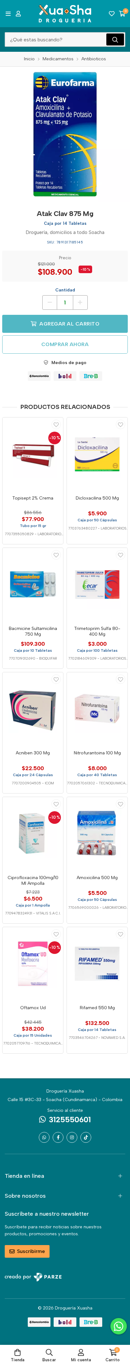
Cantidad (65, 290)
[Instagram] (72, 1137)
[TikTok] (85, 1137)
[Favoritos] (112, 13)
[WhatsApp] (44, 1137)
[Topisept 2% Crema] (33, 454)
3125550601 (70, 1119)
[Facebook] (58, 1137)
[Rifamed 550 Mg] (97, 963)
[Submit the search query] (115, 39)
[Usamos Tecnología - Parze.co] (33, 1277)
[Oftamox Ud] (33, 963)
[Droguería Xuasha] (65, 13)
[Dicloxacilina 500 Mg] (97, 454)
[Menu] (8, 13)
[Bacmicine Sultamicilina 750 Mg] (33, 584)
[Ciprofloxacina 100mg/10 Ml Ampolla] (33, 833)
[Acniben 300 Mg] (33, 709)
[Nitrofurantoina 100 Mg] (97, 709)
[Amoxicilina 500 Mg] (97, 833)
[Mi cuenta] (18, 13)
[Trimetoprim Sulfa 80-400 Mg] (97, 584)
